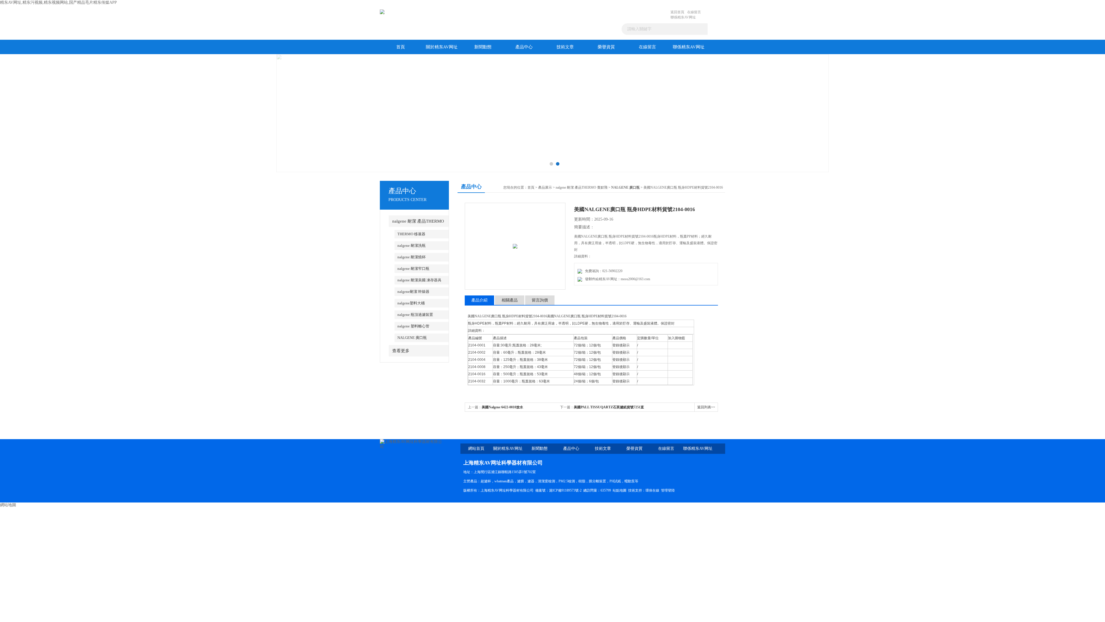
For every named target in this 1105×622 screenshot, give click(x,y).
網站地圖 (8, 505)
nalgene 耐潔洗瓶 (411, 245)
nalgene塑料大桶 (411, 303)
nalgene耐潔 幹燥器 (413, 291)
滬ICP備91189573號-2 (565, 490)
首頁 (400, 47)
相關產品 (510, 300)
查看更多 (400, 350)
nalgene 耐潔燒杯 (411, 257)
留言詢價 (540, 300)
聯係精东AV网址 (683, 17)
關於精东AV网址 (442, 47)
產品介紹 (479, 300)
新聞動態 (482, 47)
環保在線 (652, 490)
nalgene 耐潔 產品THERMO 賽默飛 (581, 187)
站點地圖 (619, 490)
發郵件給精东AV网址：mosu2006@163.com (616, 279)
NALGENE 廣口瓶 (412, 337)
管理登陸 (668, 490)
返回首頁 (677, 12)
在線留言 (694, 12)
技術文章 (565, 47)
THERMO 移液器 (411, 234)
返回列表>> (706, 407)
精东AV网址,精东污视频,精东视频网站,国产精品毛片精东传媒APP (58, 2)
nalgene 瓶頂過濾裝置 (415, 314)
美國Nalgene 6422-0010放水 (502, 407)
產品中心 (524, 47)
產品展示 (545, 187)
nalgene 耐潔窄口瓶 (413, 268)
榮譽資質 (606, 47)
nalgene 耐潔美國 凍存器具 (419, 280)
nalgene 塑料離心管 (413, 326)
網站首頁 (476, 448)
